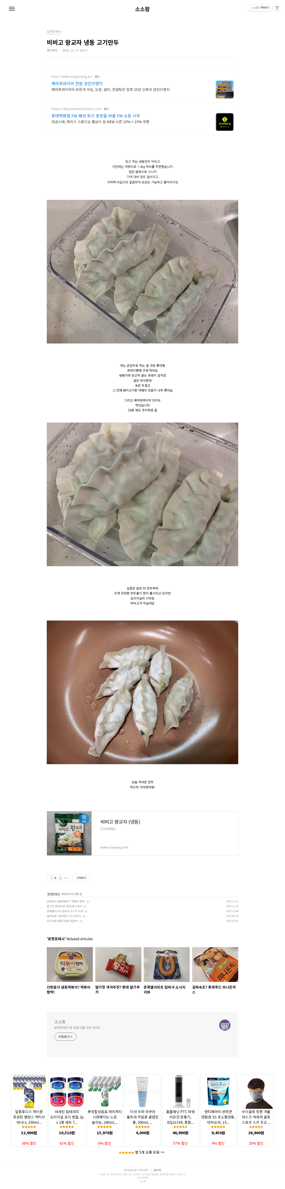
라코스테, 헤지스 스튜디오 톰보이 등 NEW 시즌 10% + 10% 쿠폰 (100, 121)
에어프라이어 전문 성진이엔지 (77, 83)
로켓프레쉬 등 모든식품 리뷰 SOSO (77, 1027)
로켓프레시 (53, 894)
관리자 (157, 1170)
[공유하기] (60, 878)
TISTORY (143, 1170)
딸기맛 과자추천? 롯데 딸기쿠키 (64, 906)
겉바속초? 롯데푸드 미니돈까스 (64, 916)
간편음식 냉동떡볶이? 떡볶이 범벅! (66, 901)
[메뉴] (11, 8)
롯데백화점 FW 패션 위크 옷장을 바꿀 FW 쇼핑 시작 (95, 115)
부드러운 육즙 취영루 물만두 (62, 921)
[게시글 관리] (66, 878)
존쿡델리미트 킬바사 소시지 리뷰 (65, 911)
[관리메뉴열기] (277, 7)
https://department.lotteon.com (76, 109)
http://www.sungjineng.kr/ (71, 76)
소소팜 (142, 9)
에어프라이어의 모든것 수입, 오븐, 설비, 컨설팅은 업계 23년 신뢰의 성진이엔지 (110, 89)
